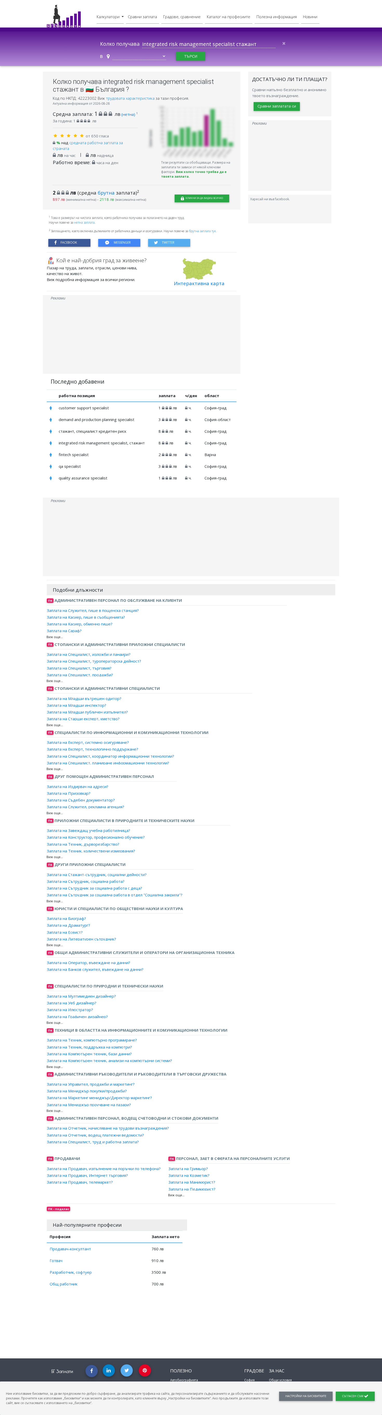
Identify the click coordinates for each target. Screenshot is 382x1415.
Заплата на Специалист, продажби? (80, 674)
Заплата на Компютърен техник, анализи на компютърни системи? (109, 1060)
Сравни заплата (142, 16)
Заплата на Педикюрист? (191, 1188)
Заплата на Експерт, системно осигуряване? (88, 742)
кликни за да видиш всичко (204, 198)
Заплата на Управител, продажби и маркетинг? (91, 1084)
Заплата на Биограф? (66, 918)
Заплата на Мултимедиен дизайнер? (81, 996)
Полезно (181, 1371)
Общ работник (63, 1283)
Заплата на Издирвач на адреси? (77, 786)
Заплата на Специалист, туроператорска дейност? (94, 661)
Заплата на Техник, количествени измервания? (91, 850)
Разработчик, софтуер (71, 1272)
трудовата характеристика (131, 98)
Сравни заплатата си (277, 106)
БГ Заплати (62, 1371)
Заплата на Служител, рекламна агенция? (85, 806)
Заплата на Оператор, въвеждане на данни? (88, 962)
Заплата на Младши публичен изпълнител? (87, 712)
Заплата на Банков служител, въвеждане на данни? (95, 969)
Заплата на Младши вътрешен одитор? (84, 698)
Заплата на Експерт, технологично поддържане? (92, 749)
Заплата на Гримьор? (188, 1168)
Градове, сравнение (182, 16)
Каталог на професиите (228, 16)
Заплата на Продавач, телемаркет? (80, 1182)
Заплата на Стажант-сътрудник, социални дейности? (97, 874)
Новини (310, 16)
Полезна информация (276, 16)
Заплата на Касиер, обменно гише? (80, 623)
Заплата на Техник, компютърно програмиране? (92, 1040)
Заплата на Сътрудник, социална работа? (85, 881)
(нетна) (129, 114)
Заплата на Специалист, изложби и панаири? (88, 654)
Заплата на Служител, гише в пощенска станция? (93, 610)
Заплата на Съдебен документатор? (81, 800)
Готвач (56, 1260)
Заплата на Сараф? (64, 630)
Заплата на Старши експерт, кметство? (83, 718)
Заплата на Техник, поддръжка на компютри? (89, 1046)
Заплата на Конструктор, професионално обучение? (96, 837)
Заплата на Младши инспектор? (76, 705)
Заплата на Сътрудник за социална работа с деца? (94, 888)
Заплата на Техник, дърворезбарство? (83, 843)
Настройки (305, 1396)
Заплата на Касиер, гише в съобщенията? (86, 617)
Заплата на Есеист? (65, 932)
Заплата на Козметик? (188, 1175)
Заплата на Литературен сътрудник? (81, 939)
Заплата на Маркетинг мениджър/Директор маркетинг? (99, 1097)
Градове (254, 1371)
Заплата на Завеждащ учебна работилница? (88, 830)
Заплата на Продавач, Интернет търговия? (87, 1175)
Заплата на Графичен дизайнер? (77, 1016)
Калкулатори (109, 16)
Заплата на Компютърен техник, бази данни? (89, 1053)
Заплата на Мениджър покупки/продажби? (87, 1090)
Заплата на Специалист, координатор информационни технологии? (110, 755)
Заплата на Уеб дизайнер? (71, 1002)
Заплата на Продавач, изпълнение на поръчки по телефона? (104, 1168)
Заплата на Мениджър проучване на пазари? (89, 1104)
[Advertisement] (141, 337)
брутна (106, 192)
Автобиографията (184, 1380)
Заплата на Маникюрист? (191, 1182)
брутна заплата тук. (203, 231)
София (249, 1380)
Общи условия (280, 1380)
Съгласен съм (353, 1396)
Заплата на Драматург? (68, 925)
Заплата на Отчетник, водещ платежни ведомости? (95, 1134)
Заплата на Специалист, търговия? (79, 667)
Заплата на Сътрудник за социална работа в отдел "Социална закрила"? (114, 894)
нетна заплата (84, 222)
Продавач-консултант (70, 1248)
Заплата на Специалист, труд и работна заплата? (93, 1141)
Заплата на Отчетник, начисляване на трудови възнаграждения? (108, 1128)
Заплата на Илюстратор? (70, 1009)
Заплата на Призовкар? (68, 793)
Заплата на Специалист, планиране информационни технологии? (108, 762)
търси (190, 56)
